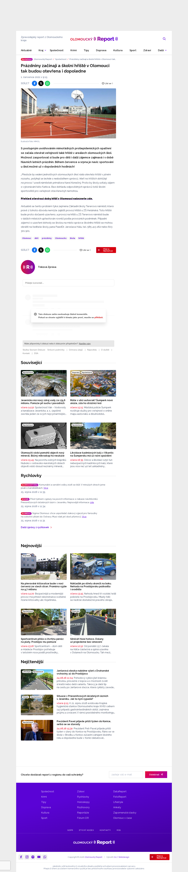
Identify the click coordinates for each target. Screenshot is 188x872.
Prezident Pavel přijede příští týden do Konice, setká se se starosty (84, 723)
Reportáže (83, 812)
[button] (162, 50)
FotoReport (119, 796)
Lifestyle (118, 802)
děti (36, 238)
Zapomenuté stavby (124, 812)
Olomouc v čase (122, 818)
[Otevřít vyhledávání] (164, 39)
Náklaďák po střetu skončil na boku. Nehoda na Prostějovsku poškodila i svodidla (91, 586)
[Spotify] (32, 856)
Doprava (46, 807)
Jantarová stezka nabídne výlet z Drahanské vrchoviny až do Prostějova (83, 672)
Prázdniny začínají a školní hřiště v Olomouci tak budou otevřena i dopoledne (92, 59)
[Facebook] (21, 856)
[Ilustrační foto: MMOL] (68, 113)
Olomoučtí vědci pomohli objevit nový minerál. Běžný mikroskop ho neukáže (42, 454)
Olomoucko (61, 238)
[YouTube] (38, 856)
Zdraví (80, 791)
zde (92, 502)
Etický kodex (86, 830)
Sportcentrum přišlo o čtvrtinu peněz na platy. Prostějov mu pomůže (42, 640)
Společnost (61, 59)
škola (72, 238)
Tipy (43, 802)
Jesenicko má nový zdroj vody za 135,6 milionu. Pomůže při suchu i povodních (43, 402)
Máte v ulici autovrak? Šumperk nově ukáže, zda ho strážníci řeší (91, 402)
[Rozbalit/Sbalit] (45, 50)
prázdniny (47, 238)
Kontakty (105, 830)
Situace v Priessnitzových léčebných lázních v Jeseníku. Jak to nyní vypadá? (82, 697)
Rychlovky (31, 475)
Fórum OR (83, 818)
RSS (119, 830)
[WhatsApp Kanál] (44, 856)
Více (45, 488)
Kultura (45, 812)
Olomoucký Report (43, 59)
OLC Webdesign (121, 857)
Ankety (117, 807)
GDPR (70, 830)
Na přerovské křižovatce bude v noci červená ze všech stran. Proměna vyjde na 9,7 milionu (44, 586)
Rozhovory (83, 807)
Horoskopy (83, 802)
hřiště (81, 238)
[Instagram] (26, 856)
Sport (44, 818)
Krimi (44, 796)
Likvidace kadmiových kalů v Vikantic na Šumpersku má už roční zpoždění (92, 454)
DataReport (119, 791)
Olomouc (26, 238)
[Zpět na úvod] (94, 38)
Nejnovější (31, 545)
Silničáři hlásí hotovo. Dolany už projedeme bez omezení (87, 640)
